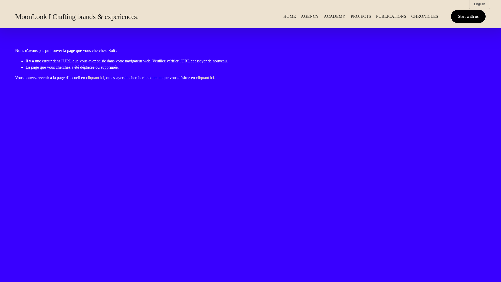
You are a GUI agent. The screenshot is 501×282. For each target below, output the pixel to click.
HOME (289, 16)
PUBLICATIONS (391, 16)
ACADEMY (334, 16)
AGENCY (310, 16)
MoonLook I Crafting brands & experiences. (77, 17)
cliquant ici (95, 77)
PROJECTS (361, 16)
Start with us (468, 16)
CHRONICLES (424, 16)
